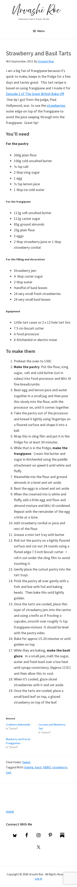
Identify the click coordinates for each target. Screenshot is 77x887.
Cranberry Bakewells (18, 724)
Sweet (26, 762)
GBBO (47, 767)
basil (38, 767)
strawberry (59, 767)
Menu (41, 31)
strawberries (56, 105)
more (10, 811)
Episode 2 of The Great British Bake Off (35, 94)
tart (8, 772)
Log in (38, 878)
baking (29, 767)
